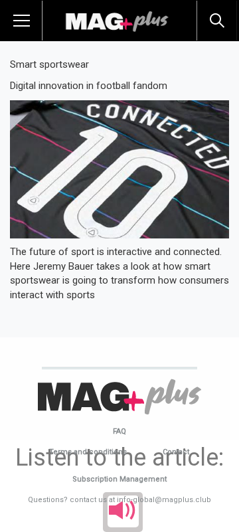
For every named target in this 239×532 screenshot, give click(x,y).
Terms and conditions (88, 452)
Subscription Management (119, 479)
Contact (176, 452)
